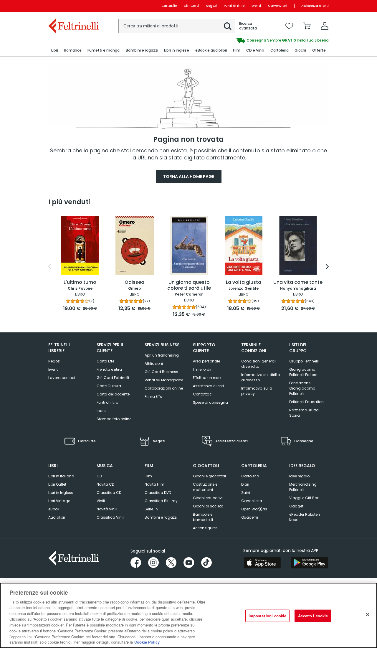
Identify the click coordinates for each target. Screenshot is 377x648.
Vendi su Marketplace (164, 379)
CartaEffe (169, 6)
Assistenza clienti (315, 6)
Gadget (296, 506)
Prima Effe (153, 396)
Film (148, 476)
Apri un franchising (162, 355)
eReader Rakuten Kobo (304, 517)
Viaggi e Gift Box (304, 497)
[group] (258, 40)
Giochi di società (208, 506)
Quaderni (249, 517)
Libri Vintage (59, 500)
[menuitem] (55, 50)
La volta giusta (243, 282)
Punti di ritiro (234, 6)
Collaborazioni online (164, 388)
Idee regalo (299, 476)
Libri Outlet (57, 484)
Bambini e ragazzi (161, 517)
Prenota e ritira (109, 369)
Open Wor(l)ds (254, 509)
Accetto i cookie (313, 616)
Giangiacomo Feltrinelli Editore (303, 372)
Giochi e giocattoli (209, 476)
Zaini (245, 492)
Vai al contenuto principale (73, 6)
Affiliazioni (154, 363)
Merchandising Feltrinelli (303, 487)
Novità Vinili (107, 509)
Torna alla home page (188, 176)
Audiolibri (56, 517)
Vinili (101, 500)
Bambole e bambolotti (203, 517)
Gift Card (191, 6)
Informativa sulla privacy (256, 391)
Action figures (205, 527)
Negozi (211, 6)
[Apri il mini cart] (307, 26)
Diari (245, 484)
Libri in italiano (61, 476)
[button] (227, 26)
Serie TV (151, 509)
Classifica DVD (158, 492)
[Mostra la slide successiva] (327, 266)
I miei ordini (203, 369)
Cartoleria (250, 476)
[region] (188, 615)
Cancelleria (251, 500)
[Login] (324, 26)
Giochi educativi (208, 497)
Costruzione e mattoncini (205, 487)
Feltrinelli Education (306, 401)
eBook (53, 509)
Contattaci (203, 394)
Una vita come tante (298, 282)
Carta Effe (105, 361)
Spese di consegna (210, 402)
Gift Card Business (161, 371)
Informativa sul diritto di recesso (260, 377)
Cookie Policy (147, 642)
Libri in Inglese (60, 492)
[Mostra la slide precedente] (49, 266)
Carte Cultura (109, 385)
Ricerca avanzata (248, 26)
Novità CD (105, 484)
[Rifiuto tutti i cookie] (367, 614)
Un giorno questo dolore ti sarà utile (189, 285)
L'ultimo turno (80, 282)
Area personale (206, 361)
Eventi (256, 6)
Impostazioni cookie (267, 616)
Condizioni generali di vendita (258, 364)
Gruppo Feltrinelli (304, 361)
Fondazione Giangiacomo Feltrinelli (302, 388)
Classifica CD (109, 492)
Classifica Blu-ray (161, 500)
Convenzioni (277, 6)
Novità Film (154, 484)
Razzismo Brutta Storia (304, 413)
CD (99, 476)
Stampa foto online (114, 418)
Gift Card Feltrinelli (113, 377)
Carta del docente (113, 394)
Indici (102, 410)
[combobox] (176, 26)
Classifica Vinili (110, 517)
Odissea (134, 282)
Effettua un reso (207, 377)
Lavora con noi (61, 377)
